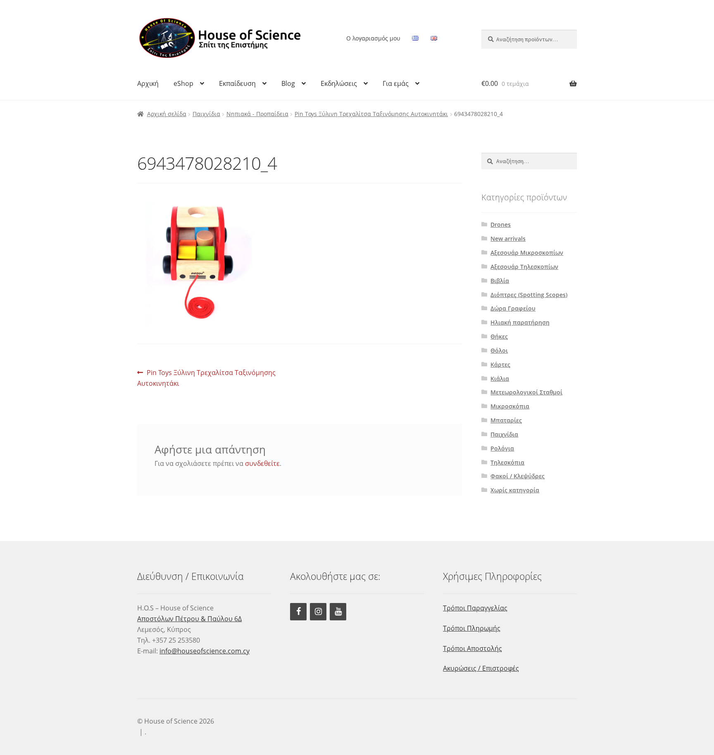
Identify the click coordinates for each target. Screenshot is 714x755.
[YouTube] (338, 611)
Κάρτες (500, 364)
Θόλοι (499, 350)
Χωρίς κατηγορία (514, 490)
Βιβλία (499, 281)
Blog (288, 83)
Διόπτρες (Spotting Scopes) (528, 295)
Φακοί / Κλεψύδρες (517, 476)
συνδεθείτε (262, 463)
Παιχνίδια (206, 114)
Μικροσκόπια (509, 406)
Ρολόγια (502, 448)
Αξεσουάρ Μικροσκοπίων (526, 252)
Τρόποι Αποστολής (472, 648)
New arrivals (508, 238)
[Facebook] (298, 611)
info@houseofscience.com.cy (204, 650)
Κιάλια (499, 378)
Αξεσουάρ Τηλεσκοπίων (524, 267)
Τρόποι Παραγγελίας (475, 608)
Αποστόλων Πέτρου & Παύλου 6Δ (189, 618)
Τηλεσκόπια (507, 462)
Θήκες (499, 336)
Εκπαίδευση (237, 83)
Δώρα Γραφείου (513, 308)
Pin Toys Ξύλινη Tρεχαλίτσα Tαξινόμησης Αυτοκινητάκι (371, 114)
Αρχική (148, 83)
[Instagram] (318, 611)
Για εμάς (396, 83)
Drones (500, 224)
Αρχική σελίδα (166, 114)
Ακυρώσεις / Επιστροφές (481, 668)
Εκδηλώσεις (339, 83)
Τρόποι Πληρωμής (471, 628)
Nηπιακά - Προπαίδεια (257, 114)
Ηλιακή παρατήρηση (520, 322)
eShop (183, 83)
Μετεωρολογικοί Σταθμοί (526, 392)
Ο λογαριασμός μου (373, 38)
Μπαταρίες (506, 420)
